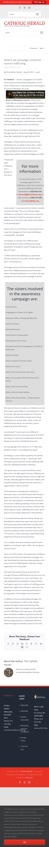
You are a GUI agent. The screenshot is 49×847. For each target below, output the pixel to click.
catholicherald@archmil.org (14, 730)
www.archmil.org (40, 728)
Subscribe (24, 705)
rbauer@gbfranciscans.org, (30, 194)
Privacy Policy (23, 739)
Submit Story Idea (25, 718)
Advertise (24, 711)
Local (38, 72)
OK (24, 842)
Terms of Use (24, 747)
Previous (33, 48)
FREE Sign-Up (39, 2)
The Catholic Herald (13, 72)
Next (41, 48)
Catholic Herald (26, 771)
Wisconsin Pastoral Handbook (25, 728)
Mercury (29, 777)
